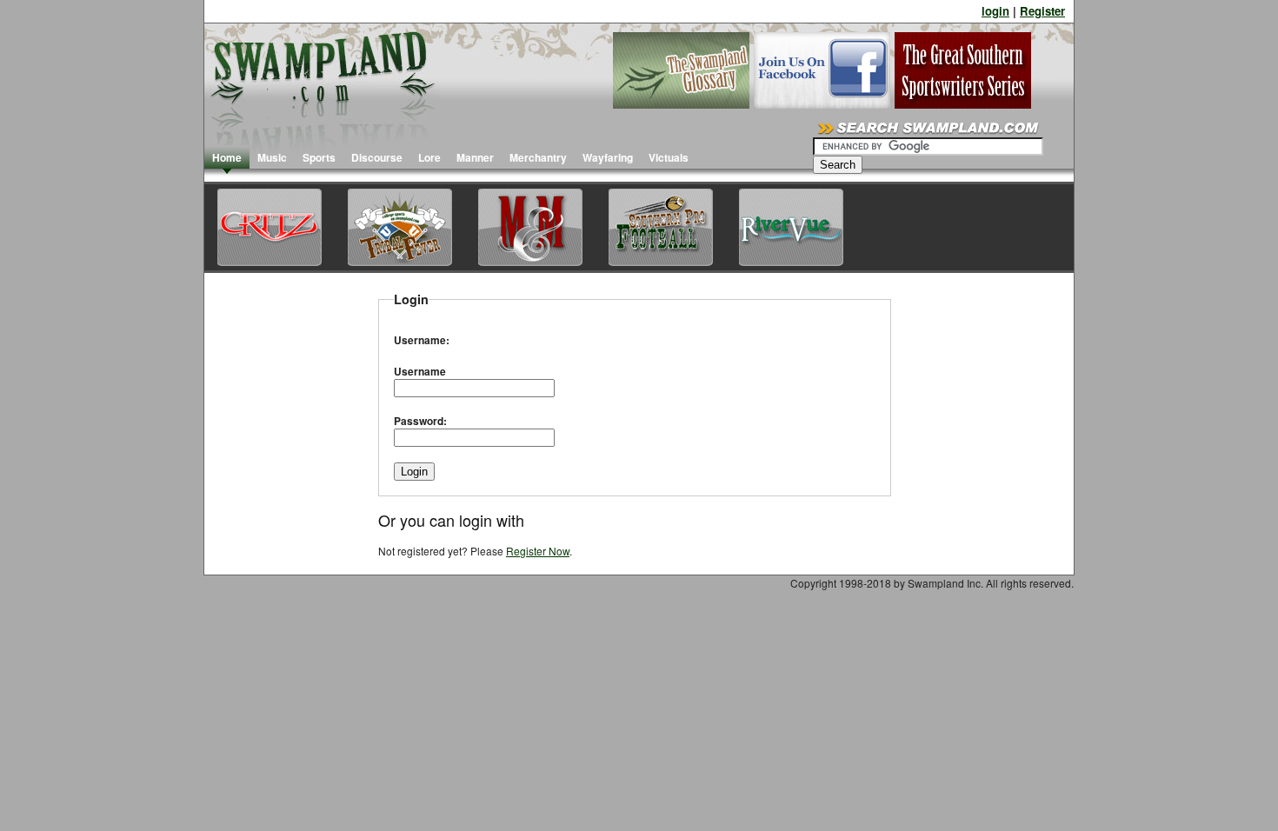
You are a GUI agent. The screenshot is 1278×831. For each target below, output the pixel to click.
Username (420, 371)
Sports (319, 157)
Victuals (669, 157)
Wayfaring (607, 157)
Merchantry (538, 157)
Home (227, 157)
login (995, 11)
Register (1042, 11)
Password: (420, 421)
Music (272, 157)
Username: (421, 340)
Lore (429, 157)
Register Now (537, 550)
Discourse (377, 157)
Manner (475, 157)
